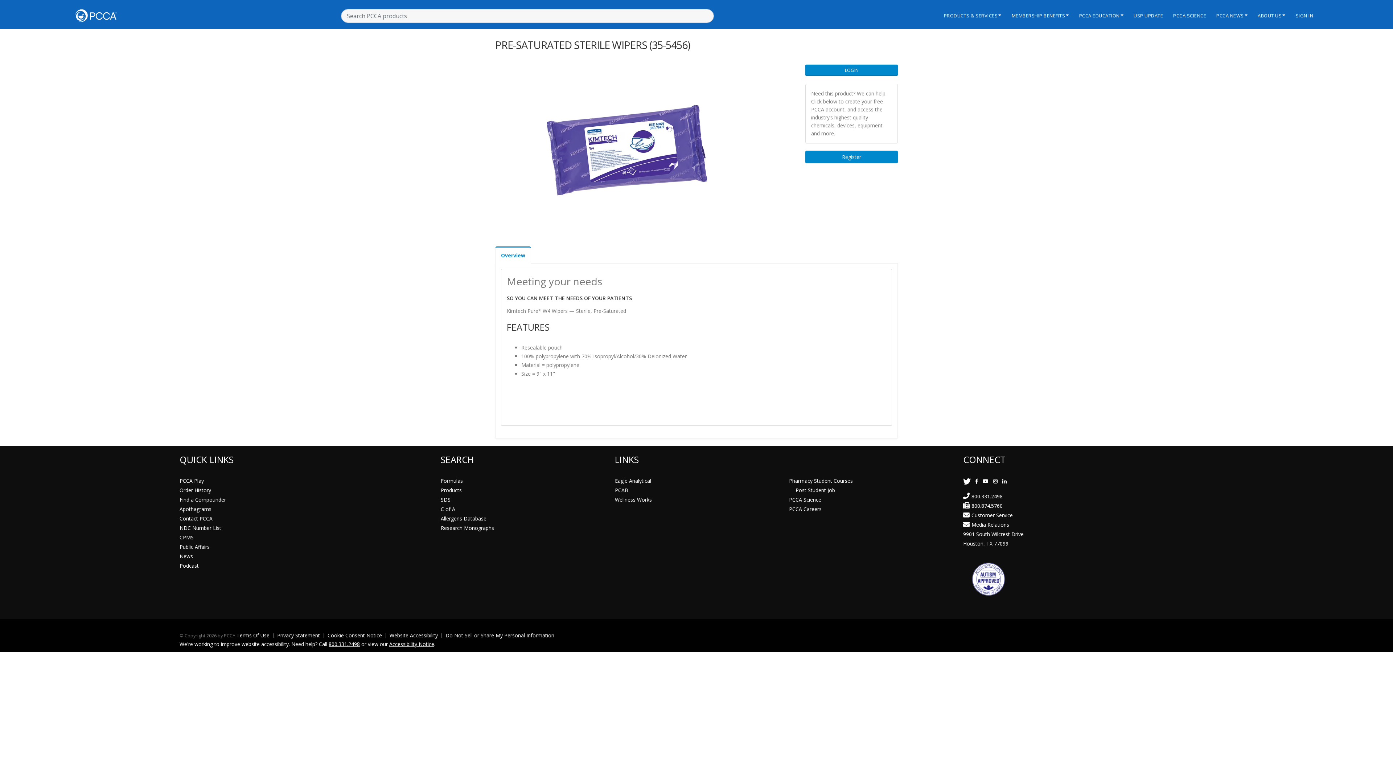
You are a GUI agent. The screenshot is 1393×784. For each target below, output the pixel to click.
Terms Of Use (253, 635)
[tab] (513, 255)
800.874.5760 (987, 505)
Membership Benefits (1038, 15)
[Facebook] (976, 481)
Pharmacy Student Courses (821, 480)
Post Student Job (815, 490)
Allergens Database (463, 518)
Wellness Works (633, 499)
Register (851, 157)
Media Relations (990, 524)
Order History (195, 490)
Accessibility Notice (411, 644)
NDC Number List (200, 527)
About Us (1270, 15)
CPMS (187, 537)
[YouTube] (986, 481)
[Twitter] (967, 481)
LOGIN (852, 70)
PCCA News (1230, 15)
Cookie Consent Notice (355, 635)
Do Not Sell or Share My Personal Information (499, 635)
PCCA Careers (805, 509)
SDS (446, 499)
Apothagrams (195, 509)
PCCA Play (192, 480)
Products (451, 490)
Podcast (189, 565)
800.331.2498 (987, 496)
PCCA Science (1189, 15)
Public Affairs (195, 546)
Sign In (1305, 15)
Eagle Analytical (633, 480)
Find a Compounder (203, 499)
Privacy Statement (298, 635)
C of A (448, 509)
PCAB (621, 490)
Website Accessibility (414, 635)
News (186, 556)
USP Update (1148, 15)
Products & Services (971, 15)
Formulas (452, 480)
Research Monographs (467, 527)
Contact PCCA (196, 518)
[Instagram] (995, 481)
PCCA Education (1099, 15)
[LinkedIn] (1004, 481)
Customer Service (992, 515)
